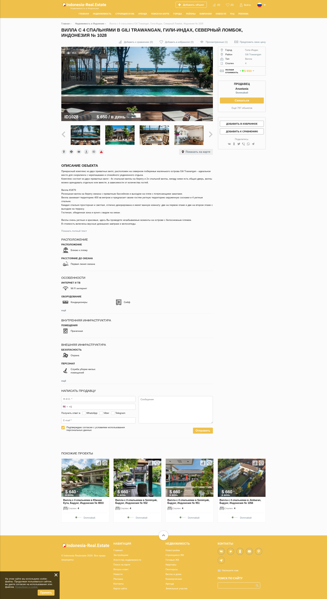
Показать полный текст (74, 231)
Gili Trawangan (253, 54)
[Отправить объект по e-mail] (78, 151)
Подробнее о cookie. (26, 587)
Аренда (170, 583)
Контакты (118, 583)
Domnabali (242, 92)
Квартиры (171, 564)
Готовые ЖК (172, 559)
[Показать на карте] (63, 151)
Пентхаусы (172, 569)
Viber (106, 413)
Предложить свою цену (253, 42)
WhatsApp (91, 413)
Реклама (118, 579)
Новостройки (173, 550)
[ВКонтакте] (229, 144)
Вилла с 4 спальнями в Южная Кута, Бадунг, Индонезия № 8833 (83, 501)
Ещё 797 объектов (242, 108)
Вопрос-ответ (120, 569)
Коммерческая (174, 579)
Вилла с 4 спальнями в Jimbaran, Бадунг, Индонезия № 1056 (240, 501)
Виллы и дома (173, 574)
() (218, 4)
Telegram (120, 413)
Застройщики (120, 555)
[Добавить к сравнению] (98, 462)
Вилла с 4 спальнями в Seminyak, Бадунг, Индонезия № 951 (188, 501)
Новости (118, 574)
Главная (118, 550)
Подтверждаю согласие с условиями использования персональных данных (95, 428)
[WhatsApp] (248, 144)
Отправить (203, 430)
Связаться (242, 100)
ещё (63, 310)
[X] (238, 144)
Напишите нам (230, 570)
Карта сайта (120, 588)
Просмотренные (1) (217, 42)
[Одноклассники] (234, 144)
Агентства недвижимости (127, 559)
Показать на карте (198, 151)
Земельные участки (176, 588)
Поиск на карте (121, 564)
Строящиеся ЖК (175, 555)
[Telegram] (253, 144)
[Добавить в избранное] (104, 462)
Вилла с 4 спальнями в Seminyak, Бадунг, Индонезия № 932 (136, 501)
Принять (46, 592)
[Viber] (243, 144)
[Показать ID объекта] (93, 151)
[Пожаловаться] (101, 151)
